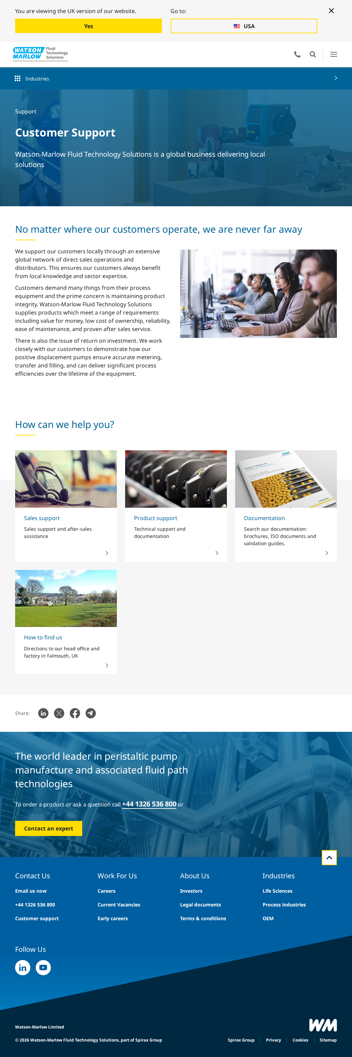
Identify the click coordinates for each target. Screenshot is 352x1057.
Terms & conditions (203, 918)
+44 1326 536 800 (35, 904)
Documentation (264, 518)
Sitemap (328, 1040)
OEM (268, 918)
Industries (37, 78)
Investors (191, 891)
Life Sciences (278, 891)
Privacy (273, 1040)
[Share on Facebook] (75, 713)
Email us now (31, 891)
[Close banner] (331, 10)
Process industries (284, 904)
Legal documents (200, 904)
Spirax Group (241, 1040)
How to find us (43, 637)
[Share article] (43, 713)
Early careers (113, 918)
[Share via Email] (91, 713)
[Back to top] (329, 857)
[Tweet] (59, 713)
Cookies (300, 1040)
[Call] (297, 54)
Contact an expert (48, 828)
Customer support (37, 918)
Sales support (42, 518)
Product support (155, 518)
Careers (107, 891)
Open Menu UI (333, 54)
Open (312, 54)
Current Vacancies (119, 904)
